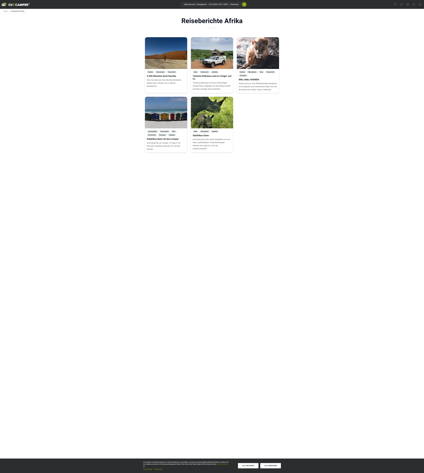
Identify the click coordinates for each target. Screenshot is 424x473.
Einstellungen (147, 469)
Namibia (150, 72)
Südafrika (214, 72)
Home (6, 11)
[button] (244, 4)
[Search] (414, 4)
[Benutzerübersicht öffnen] (401, 4)
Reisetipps (243, 76)
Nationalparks (160, 72)
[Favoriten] (395, 4)
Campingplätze (152, 131)
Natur (195, 72)
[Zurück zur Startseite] (18, 4)
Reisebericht (172, 72)
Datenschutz (158, 469)
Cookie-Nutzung (222, 464)
